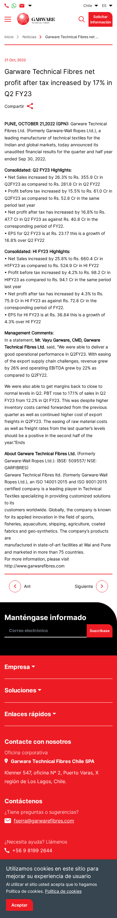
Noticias (29, 37)
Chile (87, 5)
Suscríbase (100, 630)
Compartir (14, 106)
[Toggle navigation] (7, 19)
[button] (80, 19)
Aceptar (19, 904)
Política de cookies (63, 891)
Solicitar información (100, 19)
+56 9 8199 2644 (32, 850)
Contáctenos (23, 801)
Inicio (9, 37)
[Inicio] (36, 19)
